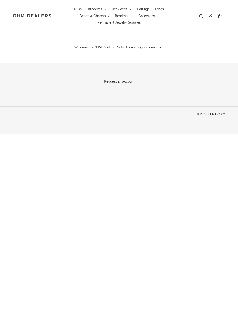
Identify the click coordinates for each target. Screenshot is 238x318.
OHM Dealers (32, 15)
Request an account (119, 81)
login (141, 47)
